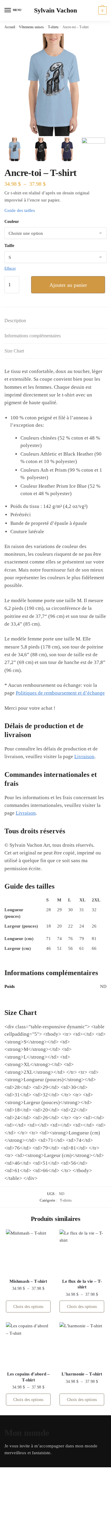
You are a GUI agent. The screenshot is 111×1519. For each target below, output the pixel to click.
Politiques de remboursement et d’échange (60, 693)
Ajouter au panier (68, 285)
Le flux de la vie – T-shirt (82, 1284)
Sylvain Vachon (55, 10)
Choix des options (28, 1306)
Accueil (9, 27)
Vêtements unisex (31, 27)
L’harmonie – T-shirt (82, 1374)
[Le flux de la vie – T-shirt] (81, 1252)
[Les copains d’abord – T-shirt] (28, 1344)
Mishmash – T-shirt (28, 1281)
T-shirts (53, 27)
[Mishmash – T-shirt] (28, 1252)
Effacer (10, 268)
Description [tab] (15, 320)
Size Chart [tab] (14, 350)
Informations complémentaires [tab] (32, 335)
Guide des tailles (19, 210)
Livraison (84, 756)
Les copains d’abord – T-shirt (28, 1377)
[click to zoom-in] (54, 85)
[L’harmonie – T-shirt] (81, 1344)
